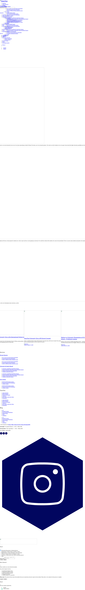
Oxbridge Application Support (12, 33)
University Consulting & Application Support (15, 29)
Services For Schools (6, 402)
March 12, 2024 (67, 345)
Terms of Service (17, 424)
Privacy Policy (11, 424)
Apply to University (8, 28)
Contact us (4, 396)
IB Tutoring (9, 18)
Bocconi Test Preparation (11, 31)
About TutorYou (5, 15)
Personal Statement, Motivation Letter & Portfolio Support (17, 30)
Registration (4, 398)
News (3, 414)
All (2, 410)
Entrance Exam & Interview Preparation (14, 32)
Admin (25, 344)
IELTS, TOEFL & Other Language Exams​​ (15, 22)
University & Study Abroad (6, 366)
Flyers (3, 41)
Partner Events (5, 413)
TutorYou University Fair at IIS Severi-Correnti (37, 338)
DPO (29, 424)
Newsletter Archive (5, 42)
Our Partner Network (6, 37)
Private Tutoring (8, 17)
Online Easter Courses (11, 24)
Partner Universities (8, 38)
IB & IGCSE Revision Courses (12, 25)
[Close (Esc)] (0, 549)
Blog (3, 36)
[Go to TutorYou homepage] (4, 1)
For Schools (7, 34)
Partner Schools (7, 39)
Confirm (5, 579)
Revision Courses (5, 411)
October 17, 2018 (30, 344)
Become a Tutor (5, 40)
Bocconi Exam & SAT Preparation (13, 21)
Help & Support (5, 35)
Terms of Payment (24, 424)
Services (3, 16)
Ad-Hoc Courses (10, 27)
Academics (4, 415)
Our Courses (7, 23)
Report (5, 559)
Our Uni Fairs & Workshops (7, 412)
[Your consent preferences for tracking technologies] (2, 589)
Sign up (1, 33)
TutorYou (3, 6)
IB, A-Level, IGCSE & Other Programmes (15, 20)
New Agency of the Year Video (8, 397)
